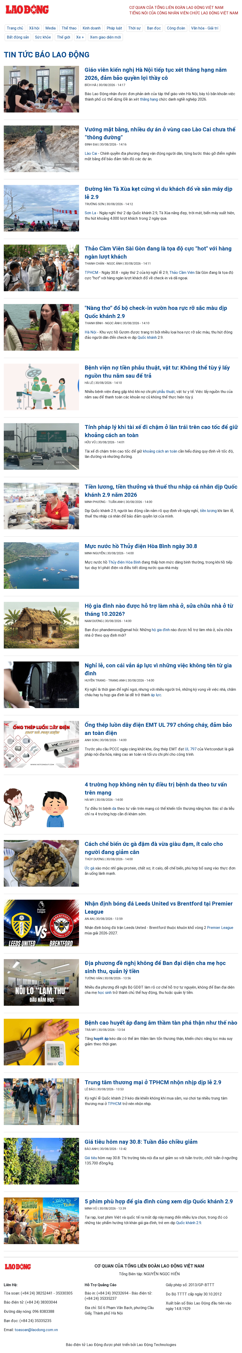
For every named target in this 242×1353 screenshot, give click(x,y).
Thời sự (134, 28)
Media (50, 28)
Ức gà (89, 868)
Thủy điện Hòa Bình (124, 562)
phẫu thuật (166, 391)
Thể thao (69, 28)
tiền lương (208, 510)
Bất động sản (18, 37)
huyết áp (101, 1038)
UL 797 (190, 749)
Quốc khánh (147, 337)
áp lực (156, 695)
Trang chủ (15, 28)
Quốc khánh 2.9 (188, 1223)
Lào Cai (91, 153)
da (114, 808)
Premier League (220, 927)
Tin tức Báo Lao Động (46, 54)
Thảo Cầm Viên (182, 272)
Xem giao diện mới (105, 37)
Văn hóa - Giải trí (204, 28)
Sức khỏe (43, 37)
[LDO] (41, 90)
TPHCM (91, 272)
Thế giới (63, 37)
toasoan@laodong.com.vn (36, 1330)
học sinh (105, 992)
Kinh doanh (92, 28)
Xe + (80, 37)
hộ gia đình (161, 630)
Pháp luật (114, 28)
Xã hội (34, 28)
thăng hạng (149, 99)
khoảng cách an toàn (160, 451)
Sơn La (90, 213)
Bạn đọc (154, 28)
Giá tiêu (91, 1158)
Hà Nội (90, 332)
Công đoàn (176, 28)
